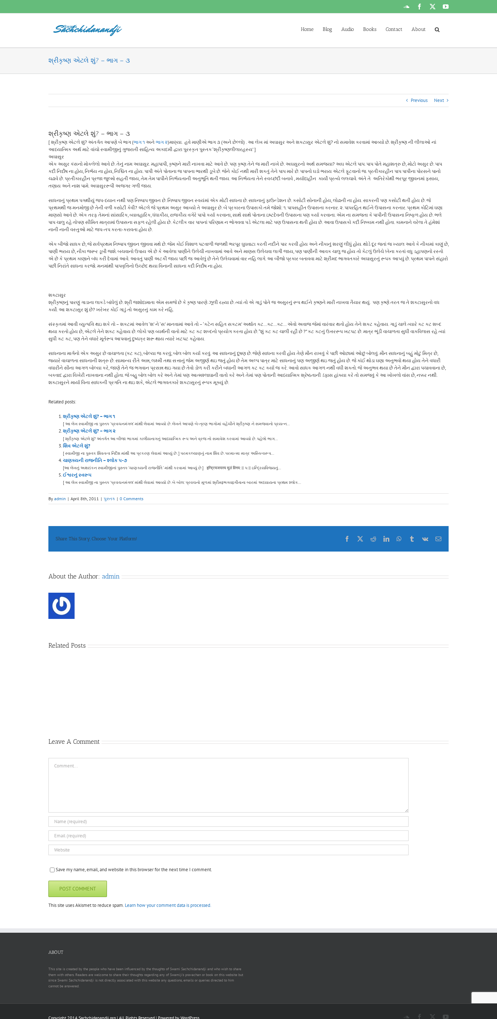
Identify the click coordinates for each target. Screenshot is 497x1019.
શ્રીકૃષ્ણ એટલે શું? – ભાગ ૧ (89, 416)
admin (60, 498)
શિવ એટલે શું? (76, 446)
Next (439, 100)
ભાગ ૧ (139, 142)
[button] (437, 28)
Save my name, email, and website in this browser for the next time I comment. (134, 869)
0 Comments (131, 498)
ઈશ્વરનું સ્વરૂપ (77, 475)
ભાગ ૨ (162, 142)
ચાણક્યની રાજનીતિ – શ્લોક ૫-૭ (95, 460)
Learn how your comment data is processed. (168, 905)
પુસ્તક (109, 498)
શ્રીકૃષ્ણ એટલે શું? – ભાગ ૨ (89, 431)
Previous (419, 100)
